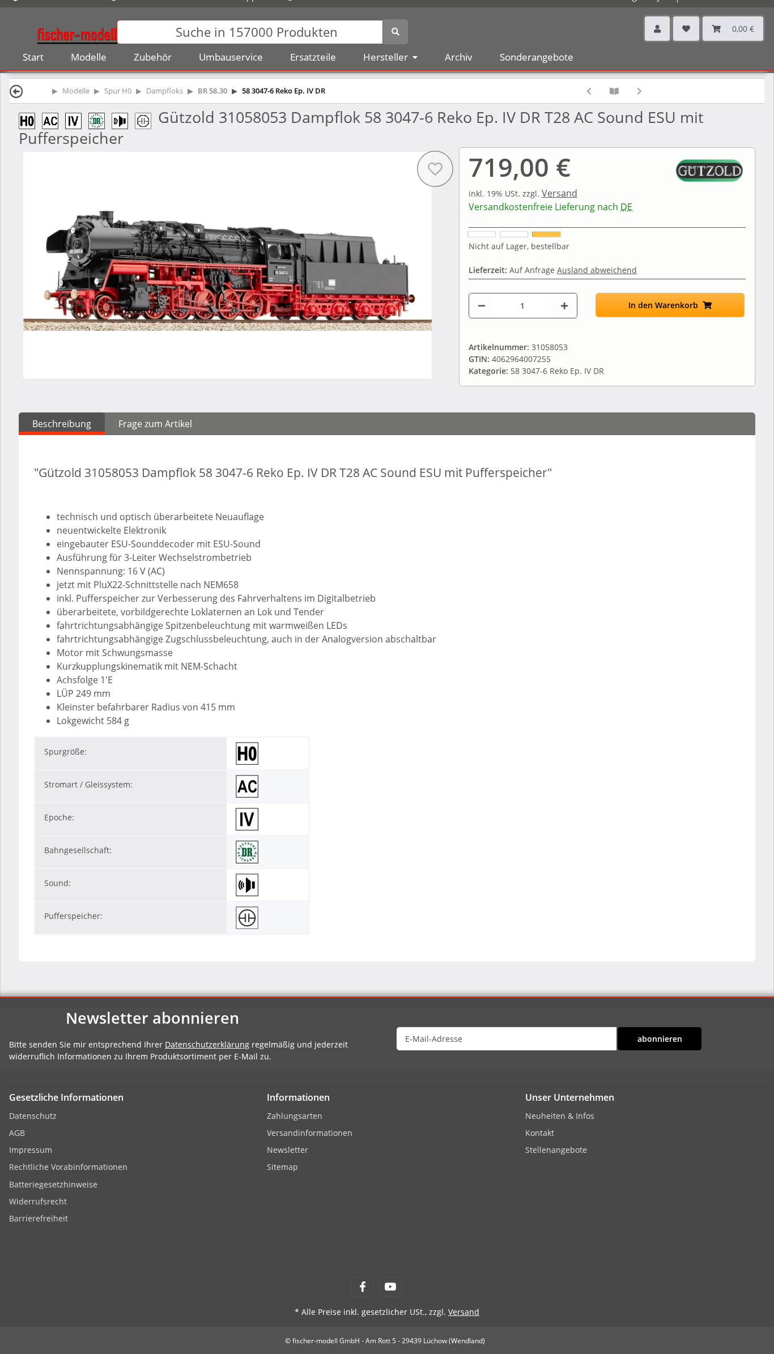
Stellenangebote (556, 1149)
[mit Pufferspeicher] (146, 119)
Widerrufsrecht (38, 1201)
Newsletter (287, 1149)
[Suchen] (395, 31)
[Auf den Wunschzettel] (435, 169)
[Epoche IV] (76, 119)
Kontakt (539, 1132)
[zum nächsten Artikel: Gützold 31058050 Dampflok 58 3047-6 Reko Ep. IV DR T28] (639, 91)
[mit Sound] (123, 119)
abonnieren (659, 1038)
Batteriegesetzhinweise (53, 1184)
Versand (559, 193)
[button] (657, 28)
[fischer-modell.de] (77, 31)
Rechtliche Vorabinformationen (68, 1166)
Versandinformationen (309, 1132)
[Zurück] (16, 91)
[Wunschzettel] (686, 28)
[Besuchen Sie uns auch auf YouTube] (390, 1287)
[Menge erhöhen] (564, 305)
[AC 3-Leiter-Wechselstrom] (53, 119)
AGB (17, 1132)
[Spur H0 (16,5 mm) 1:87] (30, 119)
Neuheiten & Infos (559, 1115)
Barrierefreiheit (38, 1218)
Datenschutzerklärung (207, 1044)
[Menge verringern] (481, 305)
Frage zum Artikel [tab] (155, 424)
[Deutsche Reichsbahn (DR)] (100, 119)
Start (33, 56)
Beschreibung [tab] (61, 424)
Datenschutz (33, 1115)
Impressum (30, 1149)
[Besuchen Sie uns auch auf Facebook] (362, 1287)
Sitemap (282, 1166)
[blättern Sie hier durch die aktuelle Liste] (614, 91)
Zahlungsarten (294, 1115)
